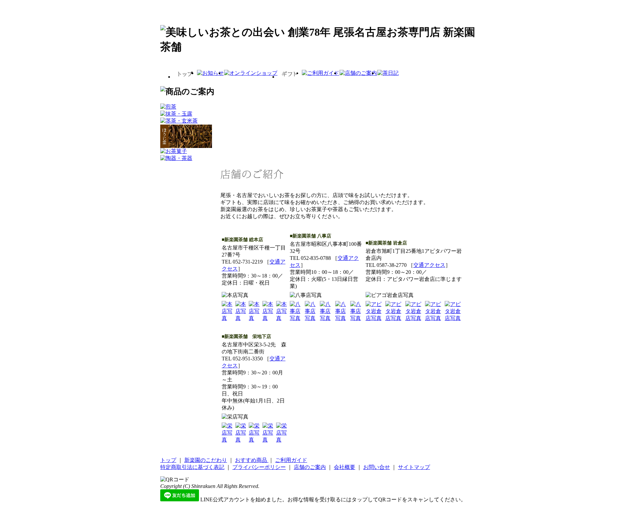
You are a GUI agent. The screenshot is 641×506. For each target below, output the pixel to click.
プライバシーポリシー (259, 467)
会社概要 (344, 467)
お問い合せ (376, 467)
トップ (168, 460)
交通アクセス (429, 265)
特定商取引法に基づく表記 (192, 467)
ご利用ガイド (291, 460)
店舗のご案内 (310, 467)
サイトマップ (414, 467)
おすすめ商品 (251, 460)
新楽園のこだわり (205, 460)
